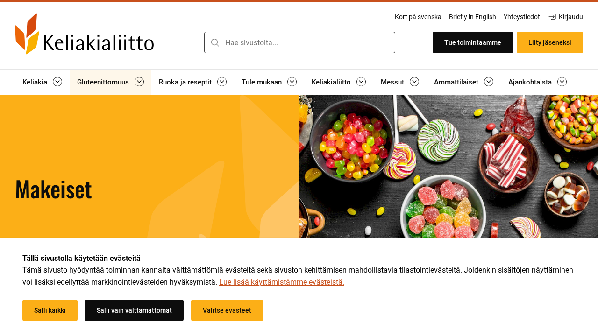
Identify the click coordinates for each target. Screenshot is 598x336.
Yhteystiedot (522, 17)
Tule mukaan (262, 82)
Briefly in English (472, 17)
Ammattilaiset (456, 82)
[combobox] (300, 42)
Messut (392, 82)
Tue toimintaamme (472, 42)
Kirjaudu (570, 17)
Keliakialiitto (331, 82)
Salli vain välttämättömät (134, 310)
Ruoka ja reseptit (185, 82)
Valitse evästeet (227, 310)
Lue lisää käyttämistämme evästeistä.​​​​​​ (281, 282)
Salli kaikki (50, 310)
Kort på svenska (418, 17)
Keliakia (34, 82)
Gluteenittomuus (103, 82)
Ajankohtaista (530, 82)
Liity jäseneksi (549, 42)
